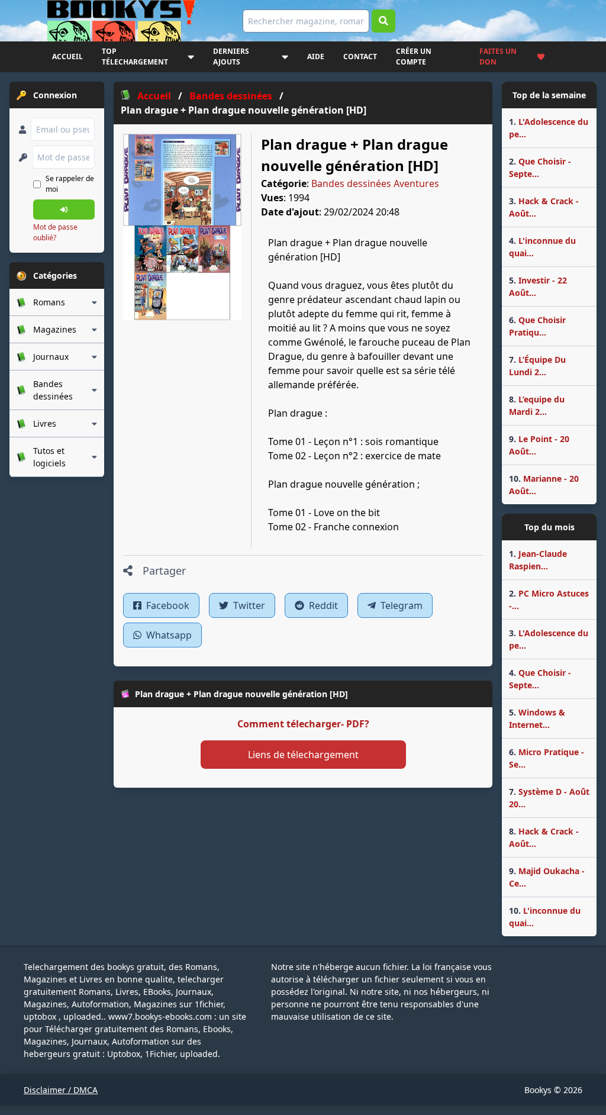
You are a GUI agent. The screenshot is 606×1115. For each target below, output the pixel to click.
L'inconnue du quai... (542, 247)
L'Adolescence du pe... (548, 128)
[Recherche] (383, 21)
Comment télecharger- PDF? (303, 723)
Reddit (322, 605)
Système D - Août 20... (549, 798)
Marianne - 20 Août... (544, 485)
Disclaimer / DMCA (61, 1089)
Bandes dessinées (351, 183)
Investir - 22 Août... (538, 286)
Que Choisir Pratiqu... (537, 326)
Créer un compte (413, 56)
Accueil (67, 56)
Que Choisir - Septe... (540, 167)
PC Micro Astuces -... (549, 599)
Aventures (416, 183)
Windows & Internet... (537, 718)
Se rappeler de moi (70, 183)
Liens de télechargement (303, 754)
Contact (360, 56)
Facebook (166, 605)
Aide (315, 56)
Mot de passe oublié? (55, 232)
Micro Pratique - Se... (546, 758)
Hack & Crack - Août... (544, 207)
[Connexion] (64, 209)
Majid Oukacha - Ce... (547, 877)
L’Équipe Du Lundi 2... (537, 366)
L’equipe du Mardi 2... (537, 405)
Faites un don (498, 56)
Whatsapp (168, 635)
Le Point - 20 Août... (539, 445)
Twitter (248, 605)
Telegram (400, 605)
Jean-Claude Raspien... (538, 560)
